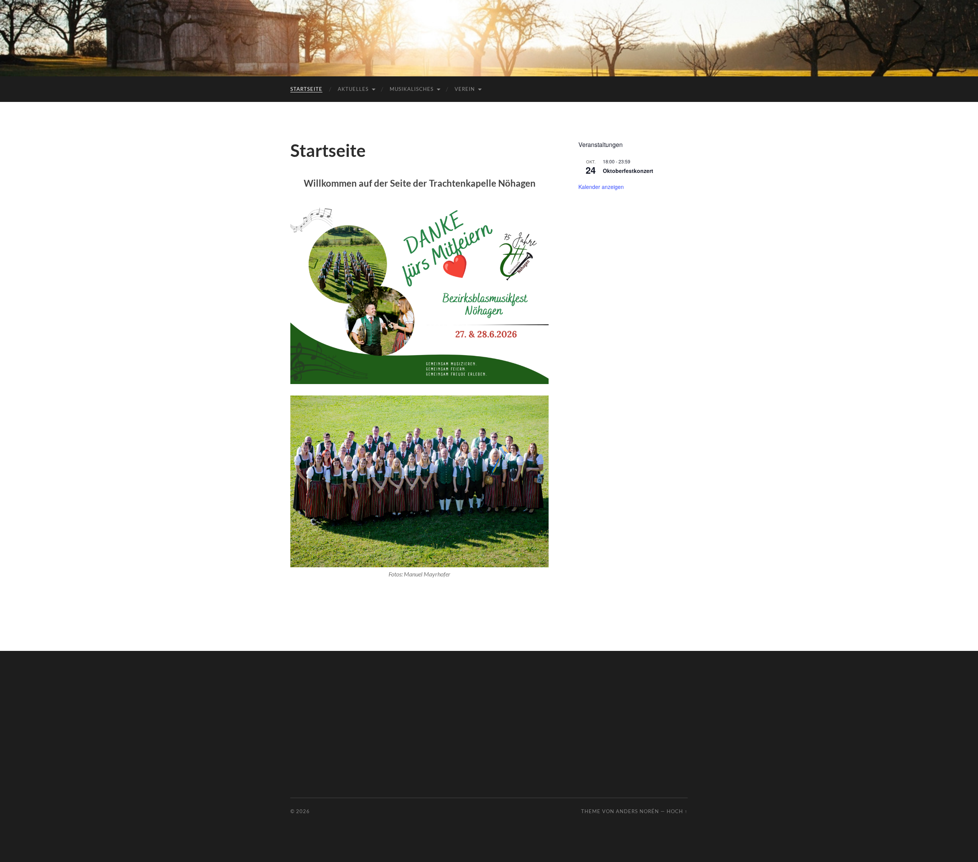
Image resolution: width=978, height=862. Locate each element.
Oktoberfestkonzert (628, 170)
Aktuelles (353, 89)
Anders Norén (637, 811)
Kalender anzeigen (601, 186)
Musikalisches (412, 89)
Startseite (306, 89)
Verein (465, 89)
